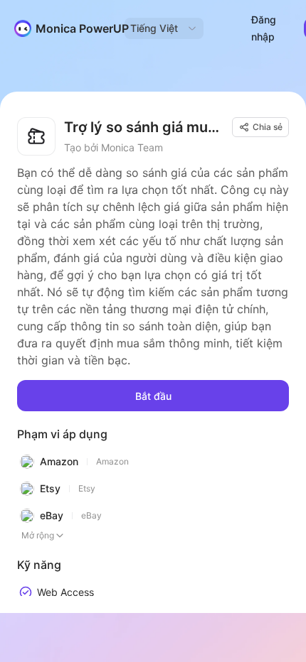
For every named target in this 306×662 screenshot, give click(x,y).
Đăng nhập (263, 28)
